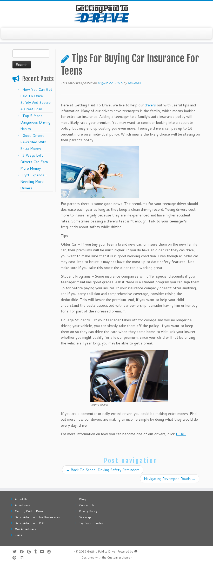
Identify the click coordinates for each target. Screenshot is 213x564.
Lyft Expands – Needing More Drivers (33, 181)
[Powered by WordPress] (136, 550)
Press (18, 535)
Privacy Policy (88, 511)
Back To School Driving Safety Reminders (102, 469)
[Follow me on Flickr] (43, 551)
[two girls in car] (100, 171)
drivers (150, 105)
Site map (85, 517)
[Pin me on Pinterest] (16, 557)
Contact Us (86, 505)
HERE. (181, 434)
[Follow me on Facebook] (23, 551)
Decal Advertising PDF (29, 523)
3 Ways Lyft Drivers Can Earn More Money (34, 162)
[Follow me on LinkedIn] (23, 557)
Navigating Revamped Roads (169, 478)
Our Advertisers (25, 529)
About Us (21, 499)
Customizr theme (118, 557)
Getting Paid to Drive (29, 511)
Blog (82, 499)
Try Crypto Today (91, 523)
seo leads (134, 83)
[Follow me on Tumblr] (37, 551)
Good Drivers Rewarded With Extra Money (33, 142)
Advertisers (22, 505)
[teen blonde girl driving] (129, 375)
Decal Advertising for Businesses (37, 517)
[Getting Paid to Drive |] (106, 14)
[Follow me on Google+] (30, 551)
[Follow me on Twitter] (16, 551)
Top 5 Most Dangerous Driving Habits (35, 122)
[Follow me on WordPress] (50, 551)
